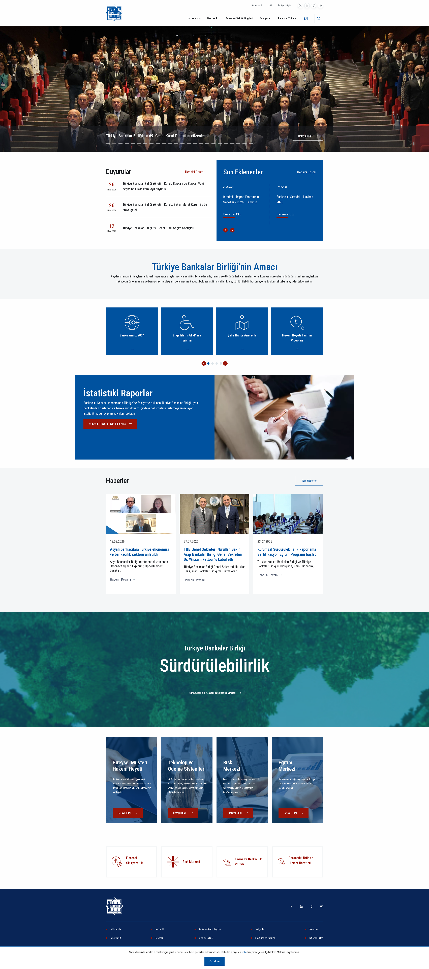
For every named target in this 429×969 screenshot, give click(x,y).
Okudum (214, 961)
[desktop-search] (318, 18)
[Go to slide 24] (251, 143)
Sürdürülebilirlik (206, 938)
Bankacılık (213, 18)
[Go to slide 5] (133, 143)
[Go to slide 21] (232, 143)
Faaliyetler (265, 18)
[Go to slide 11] (170, 143)
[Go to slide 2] (114, 143)
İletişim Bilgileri (285, 5)
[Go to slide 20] (226, 143)
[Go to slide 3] (120, 143)
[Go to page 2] (212, 363)
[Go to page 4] (221, 363)
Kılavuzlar (313, 929)
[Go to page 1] (208, 363)
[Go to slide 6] (139, 143)
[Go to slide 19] (220, 143)
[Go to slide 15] (195, 143)
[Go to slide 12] (176, 143)
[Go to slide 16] (201, 143)
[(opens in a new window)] (300, 5)
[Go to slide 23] (244, 143)
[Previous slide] (6, 92)
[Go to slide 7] (145, 143)
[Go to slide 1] (108, 143)
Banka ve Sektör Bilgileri (239, 18)
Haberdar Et (257, 5)
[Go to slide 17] (207, 143)
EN (306, 18)
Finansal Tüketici (287, 18)
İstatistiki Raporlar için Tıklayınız (107, 423)
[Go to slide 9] (158, 143)
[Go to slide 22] (238, 143)
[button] (203, 363)
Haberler (159, 938)
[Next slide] (422, 92)
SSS (270, 5)
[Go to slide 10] (164, 143)
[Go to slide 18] (213, 143)
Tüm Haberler (309, 480)
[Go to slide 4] (127, 143)
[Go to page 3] (217, 363)
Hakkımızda (194, 18)
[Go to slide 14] (189, 143)
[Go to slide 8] (151, 143)
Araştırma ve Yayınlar (265, 938)
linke (244, 952)
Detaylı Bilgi (305, 136)
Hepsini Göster (194, 172)
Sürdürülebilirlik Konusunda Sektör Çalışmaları (212, 693)
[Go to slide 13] (182, 143)
